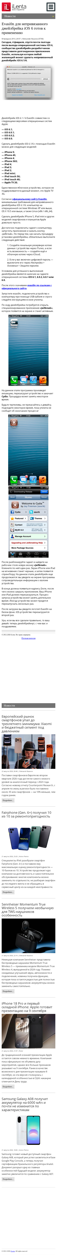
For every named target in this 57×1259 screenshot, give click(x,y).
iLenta (13, 1251)
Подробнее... (8, 800)
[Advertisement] (28, 107)
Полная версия (28, 638)
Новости (29, 16)
